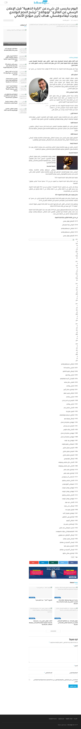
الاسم (76, 665)
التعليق (75, 646)
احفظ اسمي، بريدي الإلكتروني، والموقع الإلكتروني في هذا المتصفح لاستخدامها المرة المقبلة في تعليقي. (55, 680)
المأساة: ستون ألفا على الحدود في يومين (16, 43)
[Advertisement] (40, 700)
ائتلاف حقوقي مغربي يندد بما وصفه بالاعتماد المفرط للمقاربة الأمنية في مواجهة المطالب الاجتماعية (40, 622)
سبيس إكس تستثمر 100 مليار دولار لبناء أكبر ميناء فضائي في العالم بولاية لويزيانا (10, 66)
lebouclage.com (70, 725)
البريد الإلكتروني (48, 673)
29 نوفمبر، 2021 (74, 20)
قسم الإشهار (61, 719)
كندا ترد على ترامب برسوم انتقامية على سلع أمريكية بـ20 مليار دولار (10, 73)
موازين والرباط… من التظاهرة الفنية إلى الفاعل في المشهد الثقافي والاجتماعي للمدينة (67, 622)
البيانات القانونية (69, 719)
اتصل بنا (75, 719)
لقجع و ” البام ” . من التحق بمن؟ (44, 600)
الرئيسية (72, 557)
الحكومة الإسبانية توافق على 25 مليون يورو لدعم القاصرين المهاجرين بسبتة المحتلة (10, 96)
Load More (53, 631)
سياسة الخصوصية (53, 719)
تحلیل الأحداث (66, 20)
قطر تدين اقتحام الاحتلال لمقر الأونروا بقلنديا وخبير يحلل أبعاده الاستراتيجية (11, 80)
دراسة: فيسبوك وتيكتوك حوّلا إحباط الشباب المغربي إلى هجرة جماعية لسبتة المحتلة (67, 602)
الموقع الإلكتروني (73, 673)
